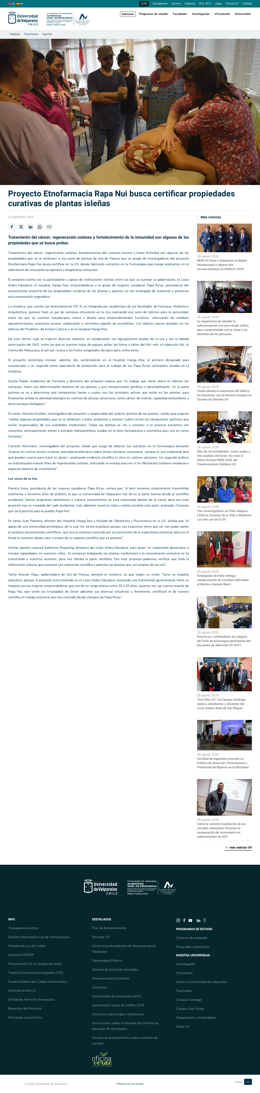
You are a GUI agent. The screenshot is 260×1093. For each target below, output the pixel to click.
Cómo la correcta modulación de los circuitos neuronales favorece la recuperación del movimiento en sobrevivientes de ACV (221, 830)
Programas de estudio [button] (153, 14)
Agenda (47, 34)
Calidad (247, 3)
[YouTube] (190, 920)
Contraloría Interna (22, 990)
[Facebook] (11, 227)
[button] (248, 1082)
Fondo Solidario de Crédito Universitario (37, 981)
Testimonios (31, 34)
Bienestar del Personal (25, 1008)
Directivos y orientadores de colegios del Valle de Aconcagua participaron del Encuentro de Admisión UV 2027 (224, 640)
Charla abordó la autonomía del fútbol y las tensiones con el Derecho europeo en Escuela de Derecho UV (224, 395)
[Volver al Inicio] (49, 19)
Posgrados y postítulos (193, 947)
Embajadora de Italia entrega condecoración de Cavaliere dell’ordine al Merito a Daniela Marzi (223, 580)
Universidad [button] (242, 14)
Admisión (128, 14)
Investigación (201, 14)
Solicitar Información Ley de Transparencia (39, 937)
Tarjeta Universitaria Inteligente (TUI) (35, 973)
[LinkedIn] (30, 227)
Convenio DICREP (21, 955)
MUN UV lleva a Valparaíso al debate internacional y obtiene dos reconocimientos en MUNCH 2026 (222, 264)
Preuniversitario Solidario (110, 978)
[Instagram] (178, 920)
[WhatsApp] (39, 227)
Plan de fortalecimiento (109, 928)
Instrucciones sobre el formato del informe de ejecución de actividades (125, 1026)
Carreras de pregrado (191, 938)
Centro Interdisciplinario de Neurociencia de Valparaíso (124, 949)
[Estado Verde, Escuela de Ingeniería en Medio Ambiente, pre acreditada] (102, 1059)
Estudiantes (160, 3)
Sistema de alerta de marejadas (115, 969)
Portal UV (232, 3)
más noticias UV (241, 847)
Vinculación (222, 14)
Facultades (180, 14)
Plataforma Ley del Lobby (27, 946)
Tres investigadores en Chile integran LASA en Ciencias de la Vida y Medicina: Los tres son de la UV (224, 515)
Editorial (190, 3)
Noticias (15, 34)
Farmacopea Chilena (107, 960)
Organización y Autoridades (196, 1017)
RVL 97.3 (205, 3)
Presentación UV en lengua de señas (35, 964)
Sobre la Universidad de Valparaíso (201, 982)
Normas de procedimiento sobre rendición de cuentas (125, 1041)
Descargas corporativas (25, 1017)
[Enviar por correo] (49, 227)
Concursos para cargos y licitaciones (118, 1014)
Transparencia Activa (23, 928)
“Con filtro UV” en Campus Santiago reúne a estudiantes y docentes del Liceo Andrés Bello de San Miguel (221, 703)
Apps (218, 3)
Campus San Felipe (190, 1008)
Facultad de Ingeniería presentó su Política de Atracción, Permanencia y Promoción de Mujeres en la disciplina (223, 762)
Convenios (99, 987)
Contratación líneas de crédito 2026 (118, 1005)
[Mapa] (205, 920)
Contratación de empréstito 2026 (116, 996)
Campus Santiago (189, 1000)
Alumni (176, 3)
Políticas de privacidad (130, 1084)
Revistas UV (101, 937)
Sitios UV (183, 1026)
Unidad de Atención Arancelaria (31, 999)
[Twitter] (21, 227)
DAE (144, 3)
